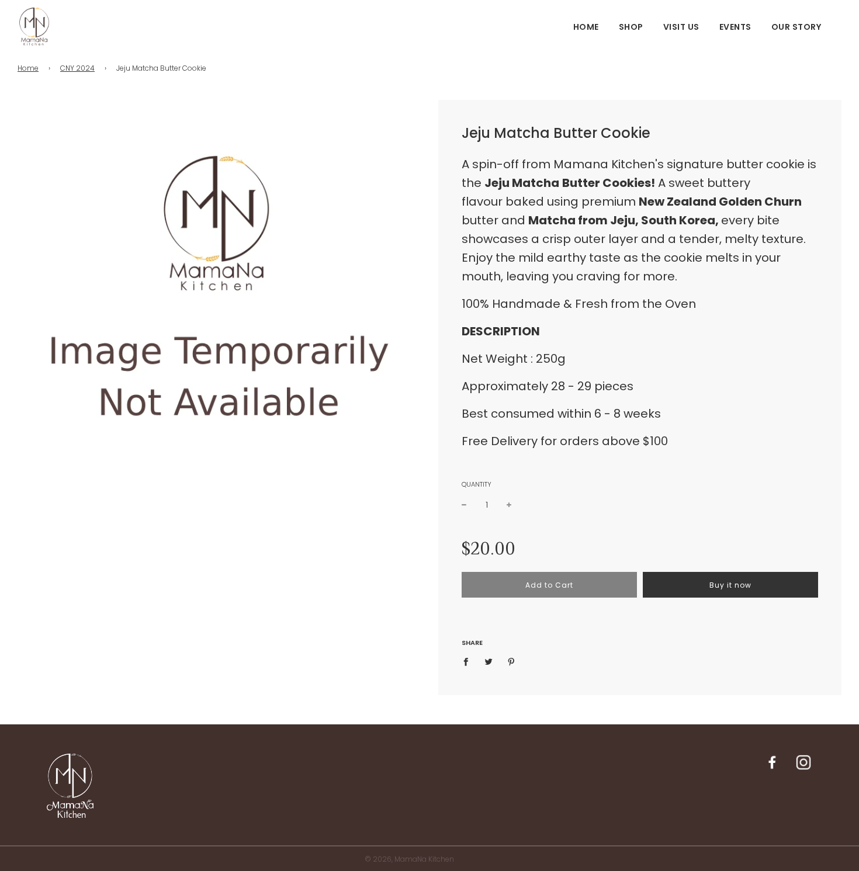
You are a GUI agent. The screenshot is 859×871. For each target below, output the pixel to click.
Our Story (796, 27)
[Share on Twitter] (489, 661)
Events (735, 27)
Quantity (476, 484)
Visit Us (681, 27)
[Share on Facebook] (469, 661)
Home (586, 27)
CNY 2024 (77, 68)
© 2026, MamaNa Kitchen (409, 859)
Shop (631, 27)
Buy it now (730, 585)
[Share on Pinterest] (511, 661)
